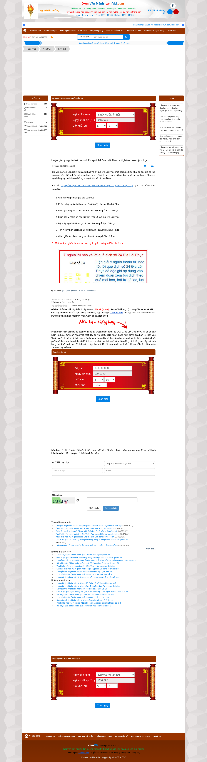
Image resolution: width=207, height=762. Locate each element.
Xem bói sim (35, 30)
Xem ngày (102, 145)
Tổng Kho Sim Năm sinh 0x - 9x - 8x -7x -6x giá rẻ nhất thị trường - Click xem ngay (171, 150)
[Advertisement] (103, 74)
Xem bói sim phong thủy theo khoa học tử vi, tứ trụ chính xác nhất (170, 119)
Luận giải (103, 399)
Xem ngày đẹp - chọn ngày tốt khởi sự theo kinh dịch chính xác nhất (171, 139)
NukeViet (96, 757)
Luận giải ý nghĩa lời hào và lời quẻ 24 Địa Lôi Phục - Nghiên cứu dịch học (97, 185)
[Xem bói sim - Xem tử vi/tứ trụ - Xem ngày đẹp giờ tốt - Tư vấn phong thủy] (31, 11)
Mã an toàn (57, 495)
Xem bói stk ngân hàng (154, 30)
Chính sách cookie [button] (104, 736)
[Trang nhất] (25, 31)
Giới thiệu (171, 30)
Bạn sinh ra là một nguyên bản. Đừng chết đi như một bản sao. (104, 43)
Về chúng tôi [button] (49, 736)
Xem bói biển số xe (114, 30)
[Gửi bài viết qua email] (144, 166)
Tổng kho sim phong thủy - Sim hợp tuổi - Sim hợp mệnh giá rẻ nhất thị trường (171, 108)
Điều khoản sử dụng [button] (66, 736)
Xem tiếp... (151, 549)
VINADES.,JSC (119, 757)
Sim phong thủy (96, 30)
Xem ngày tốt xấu (67, 30)
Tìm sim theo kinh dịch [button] (140, 736)
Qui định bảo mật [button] (85, 736)
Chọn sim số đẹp (133, 30)
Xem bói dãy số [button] (121, 736)
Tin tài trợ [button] (157, 736)
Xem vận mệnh (50, 30)
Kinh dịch (82, 30)
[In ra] (151, 166)
